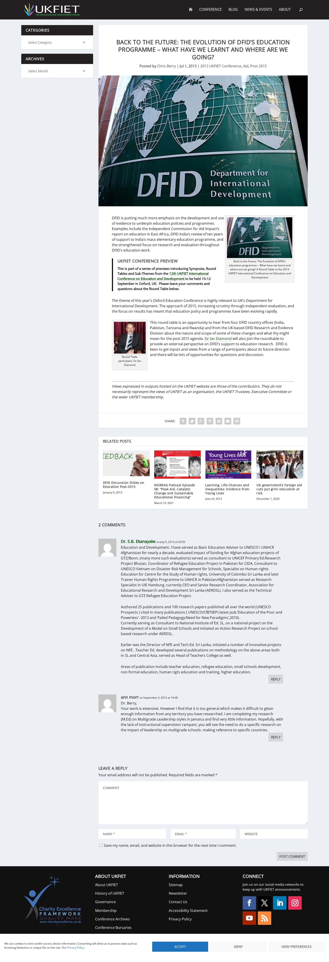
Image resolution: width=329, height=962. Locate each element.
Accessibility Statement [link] (188, 910)
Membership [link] (106, 910)
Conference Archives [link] (112, 919)
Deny (238, 946)
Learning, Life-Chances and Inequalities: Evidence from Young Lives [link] (227, 489)
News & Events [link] (258, 10)
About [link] (285, 13)
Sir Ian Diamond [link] (218, 338)
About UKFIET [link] (106, 884)
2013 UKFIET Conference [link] (220, 66)
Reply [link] (275, 679)
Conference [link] (210, 10)
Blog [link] (233, 10)
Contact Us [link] (178, 901)
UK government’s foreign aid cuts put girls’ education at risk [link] (279, 489)
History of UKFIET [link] (109, 893)
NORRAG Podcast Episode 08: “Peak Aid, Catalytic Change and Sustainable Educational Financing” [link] (174, 491)
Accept (180, 946)
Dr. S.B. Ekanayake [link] (138, 541)
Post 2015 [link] (258, 66)
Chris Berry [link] (166, 66)
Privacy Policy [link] (75, 947)
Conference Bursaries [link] (113, 927)
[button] (249, 903)
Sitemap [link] (176, 884)
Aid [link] (245, 66)
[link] (51, 9)
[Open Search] (300, 10)
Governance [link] (105, 901)
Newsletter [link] (178, 893)
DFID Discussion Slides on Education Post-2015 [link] (123, 484)
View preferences (297, 946)
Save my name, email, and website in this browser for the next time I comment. (170, 845)
